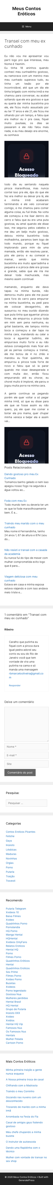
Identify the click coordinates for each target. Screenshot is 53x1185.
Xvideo (10, 919)
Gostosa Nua (13, 994)
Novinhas (11, 858)
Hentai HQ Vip (14, 1024)
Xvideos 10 (12, 912)
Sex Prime (12, 971)
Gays (9, 840)
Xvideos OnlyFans (16, 942)
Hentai (10, 964)
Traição (10, 876)
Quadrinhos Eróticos (18, 960)
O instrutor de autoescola (21, 1141)
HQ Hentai (12, 1005)
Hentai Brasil (13, 1001)
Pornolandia (13, 927)
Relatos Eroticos (15, 945)
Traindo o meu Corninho (20, 1091)
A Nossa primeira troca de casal (25, 1079)
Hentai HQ (12, 949)
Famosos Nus (14, 1027)
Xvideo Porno (14, 979)
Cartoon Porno (14, 1042)
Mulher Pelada (14, 1039)
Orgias (10, 862)
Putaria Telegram (16, 908)
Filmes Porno (13, 957)
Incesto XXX (13, 1013)
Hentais (10, 1035)
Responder (15, 685)
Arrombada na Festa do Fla (22, 1116)
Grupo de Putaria (16, 1009)
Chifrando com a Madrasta (22, 1085)
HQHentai (12, 938)
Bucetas (10, 983)
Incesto (10, 845)
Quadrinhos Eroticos (18, 968)
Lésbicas (11, 849)
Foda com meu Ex (15, 500)
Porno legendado (16, 990)
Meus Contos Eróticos (26, 11)
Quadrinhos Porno (16, 923)
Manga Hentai (14, 934)
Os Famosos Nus (16, 1031)
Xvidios (10, 1020)
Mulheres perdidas (17, 998)
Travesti (10, 880)
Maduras (11, 854)
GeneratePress (26, 1180)
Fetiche (10, 836)
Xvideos (10, 986)
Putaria (10, 871)
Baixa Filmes (13, 916)
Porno (9, 867)
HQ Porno (11, 931)
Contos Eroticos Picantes (20, 831)
